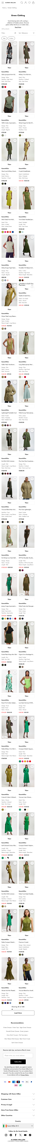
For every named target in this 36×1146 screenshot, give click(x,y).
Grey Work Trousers (12, 1035)
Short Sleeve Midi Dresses (12, 1039)
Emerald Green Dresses (12, 1031)
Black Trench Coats (25, 1039)
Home (4, 8)
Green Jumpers (24, 1031)
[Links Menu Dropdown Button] (3, 3)
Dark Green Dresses (17, 1043)
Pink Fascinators (23, 1035)
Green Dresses (7, 1027)
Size (4, 38)
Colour (11, 38)
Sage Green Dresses (25, 1027)
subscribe (18, 1062)
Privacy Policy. (25, 1075)
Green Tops (15, 1027)
